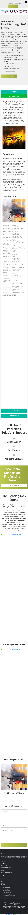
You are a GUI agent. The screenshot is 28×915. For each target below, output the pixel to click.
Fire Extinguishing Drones (14, 645)
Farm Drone (3, 874)
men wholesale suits (17, 909)
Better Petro (7, 904)
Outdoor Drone (4, 869)
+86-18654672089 (10, 3)
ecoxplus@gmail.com (18, 3)
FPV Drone (3, 870)
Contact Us (3, 883)
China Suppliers (19, 904)
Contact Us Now (14, 485)
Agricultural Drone (5, 865)
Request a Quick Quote (9, 76)
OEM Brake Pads (6, 906)
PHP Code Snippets (9, 914)
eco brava (12, 904)
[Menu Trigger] (26, 2)
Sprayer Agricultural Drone (6, 872)
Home (2, 878)
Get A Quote (13, 6)
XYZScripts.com (19, 914)
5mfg (15, 904)
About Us (3, 879)
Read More (3, 861)
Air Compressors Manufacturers (15, 906)
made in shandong (13, 907)
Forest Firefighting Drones (14, 760)
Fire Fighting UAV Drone (14, 793)
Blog (2, 881)
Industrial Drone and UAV (6, 867)
